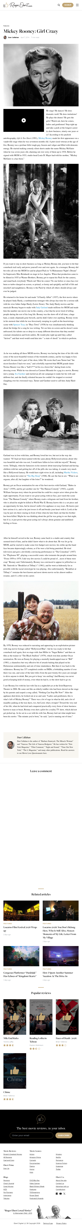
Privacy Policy (61, 1223)
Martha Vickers (71, 472)
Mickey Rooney (45, 138)
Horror (32, 1169)
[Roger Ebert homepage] (17, 5)
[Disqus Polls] (41, 803)
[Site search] (59, 5)
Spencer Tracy (19, 324)
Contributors (60, 1189)
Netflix (58, 1157)
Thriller (58, 1169)
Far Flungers (8, 1192)
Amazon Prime (35, 1157)
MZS (5, 1189)
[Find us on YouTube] (60, 1194)
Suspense (59, 1166)
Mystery (59, 1154)
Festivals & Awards (36, 1198)
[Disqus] (41, 856)
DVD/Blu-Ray (35, 1180)
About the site (61, 1180)
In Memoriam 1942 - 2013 (22, 1213)
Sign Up (6, 1168)
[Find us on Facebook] (57, 1194)
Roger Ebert (34, 1195)
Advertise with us (62, 1186)
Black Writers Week (37, 1186)
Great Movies (8, 1186)
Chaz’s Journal (8, 1183)
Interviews (7, 1195)
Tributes (6, 1198)
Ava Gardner (20, 373)
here (45, 753)
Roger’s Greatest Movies (12, 1154)
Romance (59, 1160)
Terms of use (48, 1223)
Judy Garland (42, 307)
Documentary (35, 1163)
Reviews (6, 1180)
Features (6, 26)
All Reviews (7, 1157)
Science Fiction (61, 1163)
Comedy (33, 1160)
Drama (32, 1166)
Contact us (60, 1183)
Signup (67, 5)
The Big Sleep (34, 475)
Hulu (31, 1172)
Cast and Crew (8, 1160)
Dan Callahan (13, 37)
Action (32, 1154)
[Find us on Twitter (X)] (64, 1194)
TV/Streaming (35, 1192)
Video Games (35, 1183)
